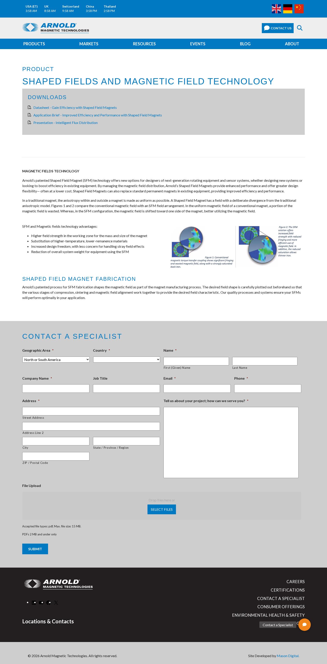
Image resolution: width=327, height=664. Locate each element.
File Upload (31, 485)
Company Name (37, 378)
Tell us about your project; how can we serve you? (206, 401)
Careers (296, 581)
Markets (88, 43)
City (25, 447)
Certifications (288, 590)
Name (170, 350)
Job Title (100, 378)
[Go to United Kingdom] (276, 8)
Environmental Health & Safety (268, 615)
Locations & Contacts (48, 621)
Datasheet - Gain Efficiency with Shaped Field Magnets (75, 107)
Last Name (239, 367)
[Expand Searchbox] (300, 28)
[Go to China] (299, 8)
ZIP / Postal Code (35, 463)
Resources (144, 43)
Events (197, 43)
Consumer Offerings (281, 606)
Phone (241, 378)
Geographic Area (38, 350)
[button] (304, 624)
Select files (162, 509)
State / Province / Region (111, 447)
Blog (245, 43)
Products (34, 43)
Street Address (33, 417)
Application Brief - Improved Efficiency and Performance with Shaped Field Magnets (97, 115)
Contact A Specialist (281, 598)
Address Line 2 (33, 433)
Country (101, 350)
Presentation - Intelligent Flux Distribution (65, 122)
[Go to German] (287, 8)
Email (170, 378)
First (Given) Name (177, 367)
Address (31, 401)
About (292, 43)
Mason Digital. (288, 656)
